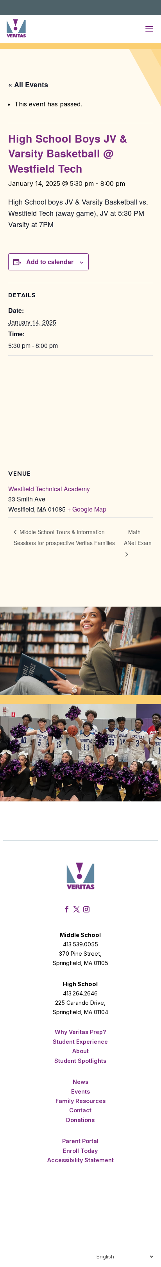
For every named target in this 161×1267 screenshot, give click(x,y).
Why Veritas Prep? (80, 1032)
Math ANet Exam (138, 537)
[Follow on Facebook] (68, 909)
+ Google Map (86, 509)
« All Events (28, 84)
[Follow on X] (77, 909)
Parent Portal (80, 1141)
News (80, 1081)
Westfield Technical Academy (49, 488)
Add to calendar (49, 261)
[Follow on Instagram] (87, 909)
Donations (80, 1120)
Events (80, 1091)
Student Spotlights (80, 1060)
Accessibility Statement (80, 1160)
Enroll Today (80, 1150)
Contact (80, 1110)
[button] (149, 29)
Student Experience (80, 1041)
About (80, 1051)
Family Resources (80, 1101)
